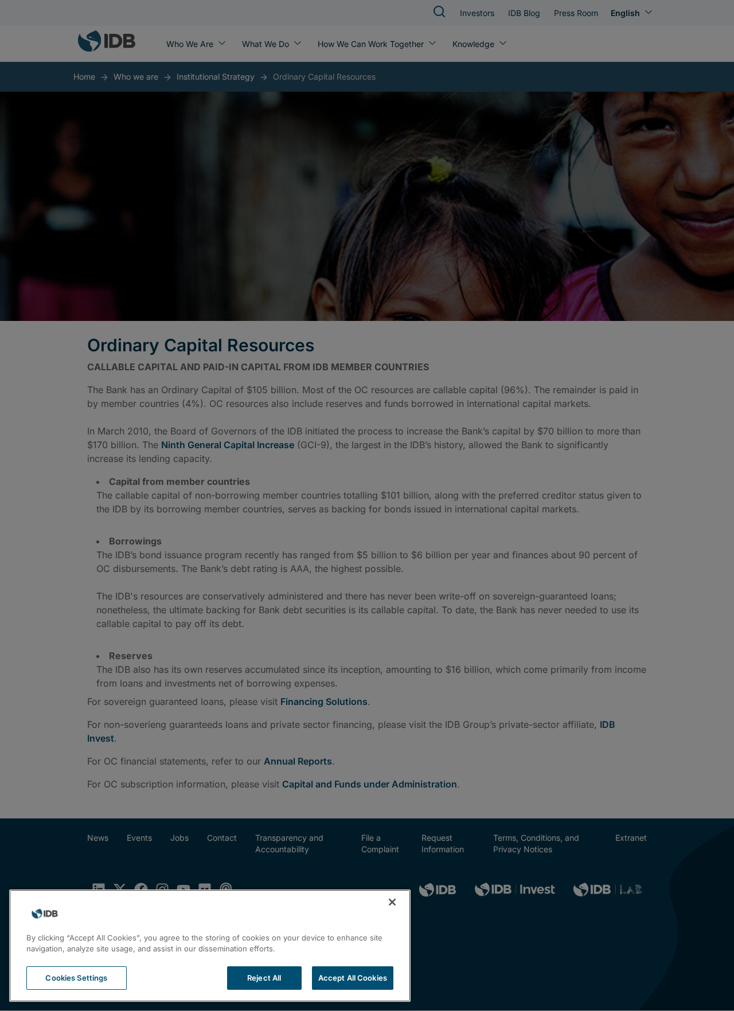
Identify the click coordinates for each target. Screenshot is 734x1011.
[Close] (392, 902)
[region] (210, 945)
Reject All (264, 977)
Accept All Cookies (352, 977)
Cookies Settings (76, 977)
